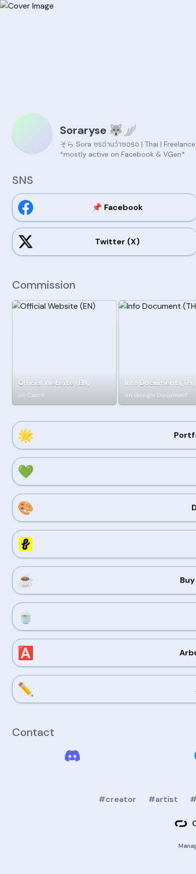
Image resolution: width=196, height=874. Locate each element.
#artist (163, 799)
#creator (117, 799)
